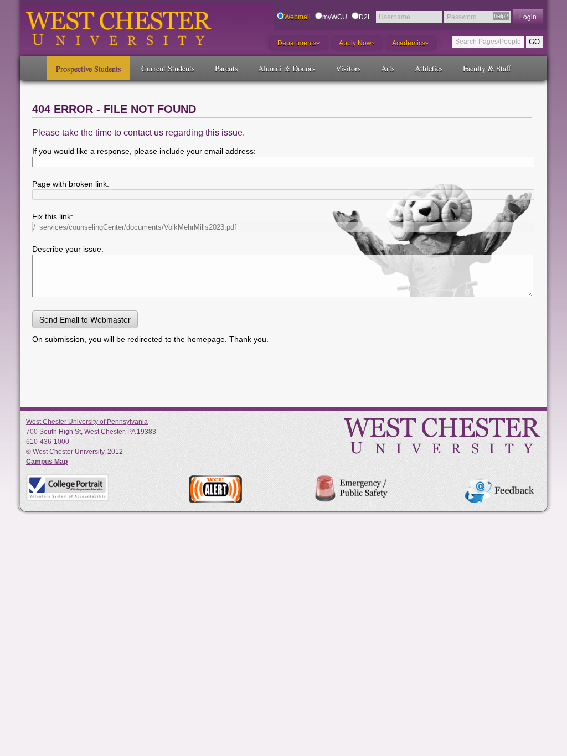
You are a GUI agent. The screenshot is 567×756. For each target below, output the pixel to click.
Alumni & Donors (287, 68)
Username (394, 17)
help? (501, 16)
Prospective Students (88, 68)
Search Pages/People (488, 41)
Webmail (297, 17)
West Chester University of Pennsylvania (87, 422)
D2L (365, 17)
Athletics (429, 68)
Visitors (348, 68)
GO (534, 42)
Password (462, 17)
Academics (408, 43)
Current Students (168, 68)
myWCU (334, 17)
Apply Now (355, 43)
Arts (388, 68)
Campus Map (47, 461)
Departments (296, 43)
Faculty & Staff (487, 68)
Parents (226, 68)
